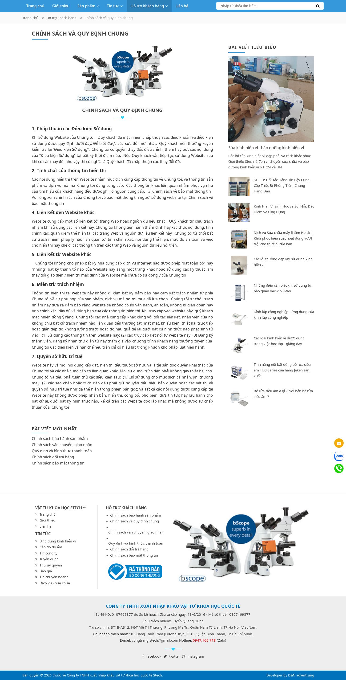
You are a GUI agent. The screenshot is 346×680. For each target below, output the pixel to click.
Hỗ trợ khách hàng (147, 5)
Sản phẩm (86, 5)
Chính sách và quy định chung (134, 521)
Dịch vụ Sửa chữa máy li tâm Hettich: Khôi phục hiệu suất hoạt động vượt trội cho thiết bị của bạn (284, 238)
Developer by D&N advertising (290, 675)
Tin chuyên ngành (54, 576)
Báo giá (46, 571)
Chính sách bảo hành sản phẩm (60, 438)
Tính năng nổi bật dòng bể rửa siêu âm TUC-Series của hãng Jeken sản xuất (282, 370)
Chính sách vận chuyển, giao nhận (62, 444)
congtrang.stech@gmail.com (155, 640)
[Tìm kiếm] (270, 6)
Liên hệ (182, 5)
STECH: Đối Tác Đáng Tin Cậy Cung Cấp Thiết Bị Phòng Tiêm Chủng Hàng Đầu (282, 185)
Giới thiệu (60, 5)
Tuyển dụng (49, 559)
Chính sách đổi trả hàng (53, 457)
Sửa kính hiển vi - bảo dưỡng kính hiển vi (266, 147)
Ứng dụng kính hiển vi (58, 541)
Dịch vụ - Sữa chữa (55, 583)
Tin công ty (48, 553)
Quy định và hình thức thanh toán (62, 450)
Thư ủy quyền (51, 565)
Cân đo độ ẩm (51, 547)
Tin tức (113, 5)
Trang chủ (35, 5)
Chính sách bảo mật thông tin (58, 463)
